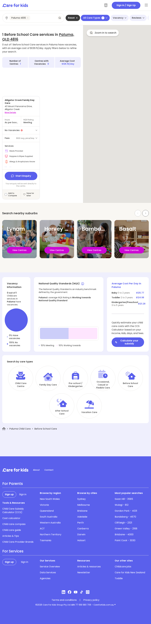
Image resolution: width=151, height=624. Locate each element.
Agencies (45, 578)
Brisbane (82, 511)
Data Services (48, 572)
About (36, 469)
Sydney (81, 499)
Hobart (81, 540)
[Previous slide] (138, 213)
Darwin (81, 534)
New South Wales (50, 499)
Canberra (83, 528)
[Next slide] (145, 213)
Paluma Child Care (20, 428)
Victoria (44, 505)
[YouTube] (75, 592)
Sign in (22, 494)
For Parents (12, 483)
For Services (12, 551)
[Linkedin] (63, 592)
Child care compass (14, 524)
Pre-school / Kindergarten (75, 385)
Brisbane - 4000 (124, 534)
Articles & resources (89, 566)
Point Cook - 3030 (125, 540)
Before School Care (130, 385)
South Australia (48, 516)
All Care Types (93, 18)
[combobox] (34, 18)
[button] (102, 33)
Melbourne (83, 505)
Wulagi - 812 (121, 505)
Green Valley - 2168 (126, 528)
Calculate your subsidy (129, 342)
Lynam (16, 229)
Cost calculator (11, 518)
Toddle (119, 578)
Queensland (47, 511)
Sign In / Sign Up (126, 5)
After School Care (62, 412)
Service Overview (50, 566)
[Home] (4, 428)
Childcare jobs (123, 566)
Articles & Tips (10, 536)
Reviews (136, 18)
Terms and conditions (64, 600)
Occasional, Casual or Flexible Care (103, 384)
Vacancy (118, 18)
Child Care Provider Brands (17, 542)
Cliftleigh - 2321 (123, 522)
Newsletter (83, 572)
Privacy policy (91, 600)
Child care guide (11, 530)
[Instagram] (88, 592)
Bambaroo (96, 229)
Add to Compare (12, 194)
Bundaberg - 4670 (125, 516)
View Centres (19, 250)
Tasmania (45, 540)
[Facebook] (69, 592)
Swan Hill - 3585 (124, 499)
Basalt (127, 229)
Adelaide (82, 516)
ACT (42, 528)
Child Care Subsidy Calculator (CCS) (13, 510)
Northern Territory (50, 534)
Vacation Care (89, 412)
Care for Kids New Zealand (130, 572)
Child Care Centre (20, 385)
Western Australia (50, 522)
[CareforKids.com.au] (15, 470)
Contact (48, 469)
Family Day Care (48, 384)
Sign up (9, 494)
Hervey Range (62, 229)
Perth (80, 522)
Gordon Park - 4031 (126, 511)
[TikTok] (81, 592)
